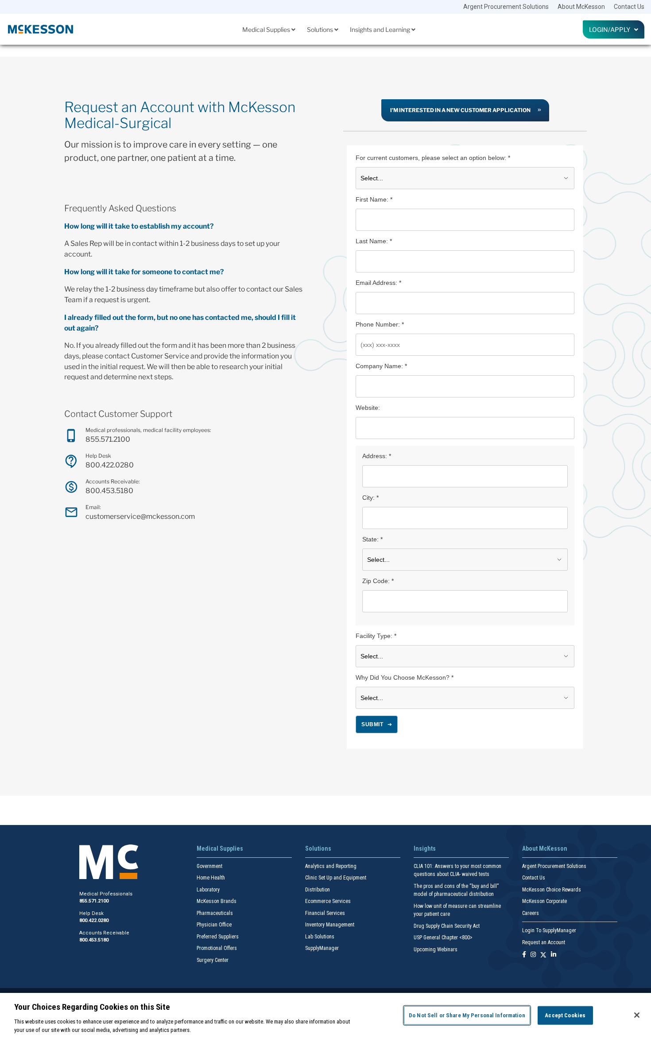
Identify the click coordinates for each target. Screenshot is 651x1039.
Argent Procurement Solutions (506, 6)
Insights (425, 848)
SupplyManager (322, 948)
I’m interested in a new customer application (460, 110)
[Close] (637, 1015)
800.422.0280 (109, 465)
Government (209, 866)
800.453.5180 (109, 490)
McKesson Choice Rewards (551, 890)
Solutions (320, 29)
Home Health (211, 878)
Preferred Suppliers (218, 937)
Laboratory (208, 890)
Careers (530, 913)
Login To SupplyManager (549, 930)
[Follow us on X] (543, 955)
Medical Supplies (266, 29)
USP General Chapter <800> (443, 937)
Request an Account (543, 942)
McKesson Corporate (544, 901)
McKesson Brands (216, 901)
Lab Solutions (319, 937)
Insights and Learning (380, 29)
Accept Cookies (565, 1015)
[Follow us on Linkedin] (553, 955)
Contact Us (629, 6)
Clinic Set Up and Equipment (335, 878)
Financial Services (325, 913)
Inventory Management (329, 925)
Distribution (317, 890)
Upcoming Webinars (435, 949)
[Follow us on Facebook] (524, 955)
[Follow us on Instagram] (533, 955)
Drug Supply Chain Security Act (447, 926)
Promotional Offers (217, 948)
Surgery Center (213, 960)
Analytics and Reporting (330, 866)
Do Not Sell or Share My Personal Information (467, 1015)
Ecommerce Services (328, 901)
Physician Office (214, 925)
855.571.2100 (107, 439)
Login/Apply (611, 29)
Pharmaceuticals (215, 913)
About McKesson (581, 6)
